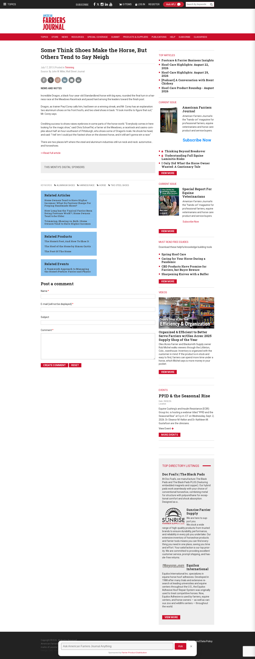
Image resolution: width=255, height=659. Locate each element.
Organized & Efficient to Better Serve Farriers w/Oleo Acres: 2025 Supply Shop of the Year (185, 336)
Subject (45, 317)
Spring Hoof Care (174, 254)
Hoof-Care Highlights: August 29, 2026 (185, 74)
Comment (47, 330)
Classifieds (200, 37)
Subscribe (82, 4)
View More (167, 173)
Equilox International (197, 567)
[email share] (72, 80)
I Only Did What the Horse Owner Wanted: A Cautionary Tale (186, 164)
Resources (77, 37)
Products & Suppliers (135, 37)
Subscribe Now (191, 221)
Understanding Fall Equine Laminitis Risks (182, 157)
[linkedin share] (65, 80)
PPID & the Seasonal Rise (184, 396)
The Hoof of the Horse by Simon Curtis (67, 246)
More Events (169, 434)
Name (45, 291)
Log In (141, 4)
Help (172, 37)
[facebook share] (44, 80)
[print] (78, 80)
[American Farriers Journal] (169, 120)
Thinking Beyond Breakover (185, 151)
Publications (159, 37)
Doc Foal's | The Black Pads (183, 474)
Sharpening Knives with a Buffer (185, 274)
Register (154, 4)
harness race (87, 185)
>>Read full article (51, 153)
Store (55, 37)
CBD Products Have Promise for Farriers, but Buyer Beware (184, 268)
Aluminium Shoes (66, 185)
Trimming (69, 67)
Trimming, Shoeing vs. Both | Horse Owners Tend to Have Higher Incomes (67, 222)
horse (102, 185)
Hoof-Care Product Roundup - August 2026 (188, 89)
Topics (11, 4)
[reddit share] (58, 80)
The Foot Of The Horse (57, 251)
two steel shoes (120, 185)
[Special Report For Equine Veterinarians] (169, 201)
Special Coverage (97, 37)
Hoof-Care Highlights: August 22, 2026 (185, 66)
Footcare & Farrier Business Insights (188, 60)
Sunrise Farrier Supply (198, 512)
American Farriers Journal (196, 109)
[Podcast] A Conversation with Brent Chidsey (188, 81)
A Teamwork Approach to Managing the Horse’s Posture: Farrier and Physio (67, 270)
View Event (165, 428)
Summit (115, 37)
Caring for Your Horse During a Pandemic (183, 260)
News (65, 37)
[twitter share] (51, 80)
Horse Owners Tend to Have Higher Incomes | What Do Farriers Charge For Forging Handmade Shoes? (67, 203)
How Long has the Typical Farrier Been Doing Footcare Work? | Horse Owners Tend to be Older (68, 213)
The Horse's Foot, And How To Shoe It (66, 241)
